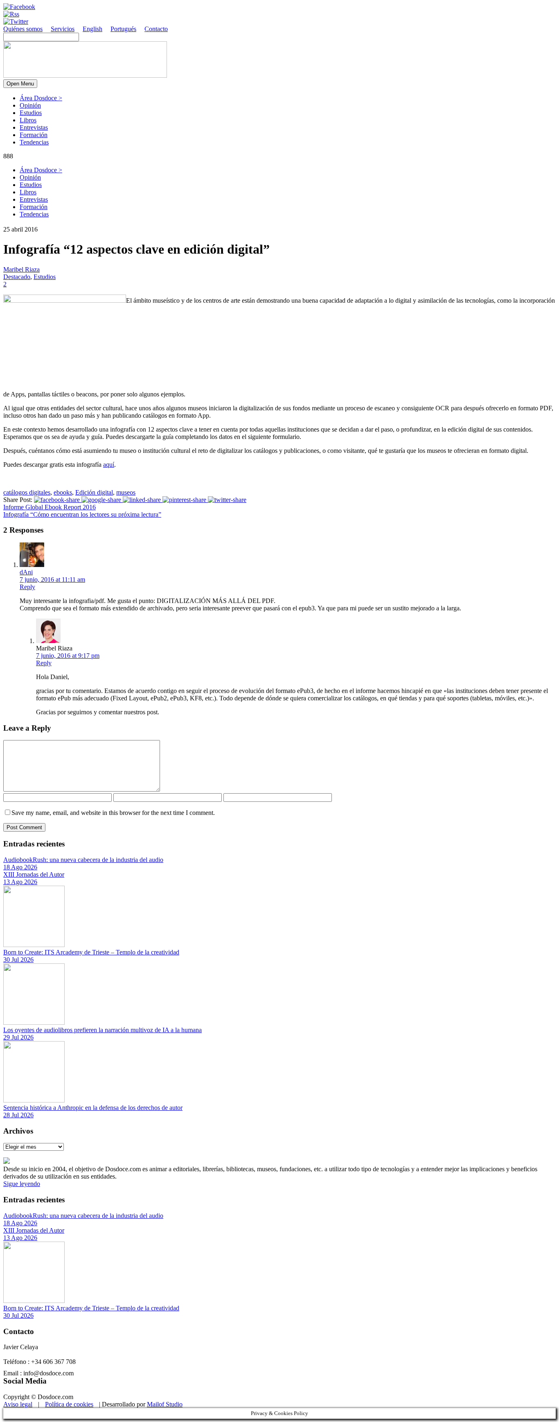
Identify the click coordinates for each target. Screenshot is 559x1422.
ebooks (63, 492)
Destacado (16, 276)
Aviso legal (17, 1404)
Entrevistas (34, 127)
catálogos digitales (26, 492)
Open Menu (20, 84)
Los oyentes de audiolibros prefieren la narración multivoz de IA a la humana (102, 1029)
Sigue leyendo (21, 1183)
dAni (26, 572)
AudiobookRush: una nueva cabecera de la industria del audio (83, 859)
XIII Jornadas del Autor (33, 874)
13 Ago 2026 (20, 881)
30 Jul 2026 (18, 959)
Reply (27, 586)
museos (125, 492)
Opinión (30, 105)
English (92, 28)
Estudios (31, 112)
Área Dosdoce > (41, 97)
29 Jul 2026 (18, 1037)
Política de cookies (69, 1404)
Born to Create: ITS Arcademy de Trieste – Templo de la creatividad (91, 952)
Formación (33, 134)
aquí (108, 464)
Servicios (62, 28)
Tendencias (34, 142)
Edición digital (94, 492)
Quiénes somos (23, 28)
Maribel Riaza (21, 269)
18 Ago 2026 (20, 867)
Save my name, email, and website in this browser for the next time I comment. (113, 812)
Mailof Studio (165, 1404)
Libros (28, 120)
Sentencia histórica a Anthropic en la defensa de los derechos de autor (93, 1107)
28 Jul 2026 (18, 1115)
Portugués (123, 28)
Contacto (156, 28)
